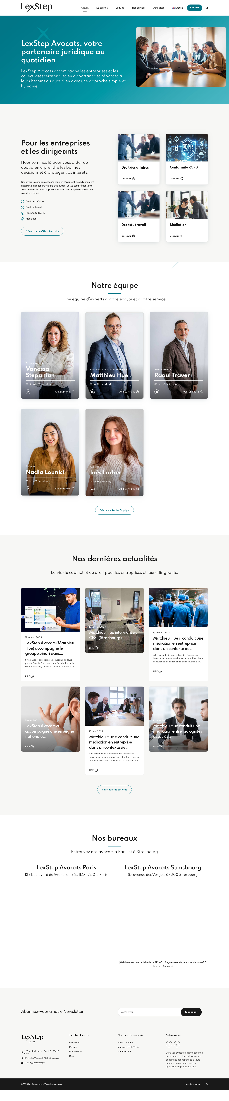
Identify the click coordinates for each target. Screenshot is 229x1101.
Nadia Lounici (45, 472)
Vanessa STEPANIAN (128, 1047)
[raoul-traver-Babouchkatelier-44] (179, 355)
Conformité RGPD (184, 167)
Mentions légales (193, 1084)
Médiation (178, 225)
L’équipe (119, 7)
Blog (71, 1055)
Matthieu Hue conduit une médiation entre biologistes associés (177, 731)
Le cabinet (102, 7)
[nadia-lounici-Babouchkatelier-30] (50, 452)
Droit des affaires (135, 167)
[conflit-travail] (187, 205)
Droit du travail (134, 225)
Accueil (84, 7)
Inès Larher (105, 473)
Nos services (139, 7)
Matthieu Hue (109, 376)
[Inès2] (114, 452)
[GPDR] (187, 148)
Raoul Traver (172, 376)
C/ (207, 1084)
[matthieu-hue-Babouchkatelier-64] (114, 355)
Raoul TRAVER (125, 1042)
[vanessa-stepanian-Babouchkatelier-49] (50, 355)
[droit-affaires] (139, 148)
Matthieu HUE (124, 1051)
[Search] (207, 8)
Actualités (158, 7)
